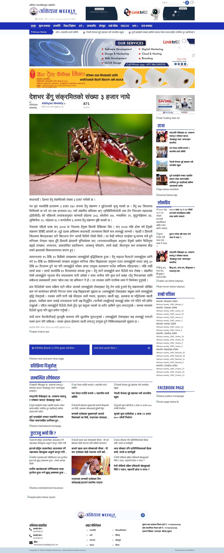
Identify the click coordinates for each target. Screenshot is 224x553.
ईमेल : (36, 542)
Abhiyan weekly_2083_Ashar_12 (169, 327)
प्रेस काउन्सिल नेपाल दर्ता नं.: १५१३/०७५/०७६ (159, 528)
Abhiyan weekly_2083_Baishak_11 (170, 359)
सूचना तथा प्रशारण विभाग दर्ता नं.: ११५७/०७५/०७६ (161, 525)
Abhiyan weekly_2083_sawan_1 (169, 320)
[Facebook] (187, 3)
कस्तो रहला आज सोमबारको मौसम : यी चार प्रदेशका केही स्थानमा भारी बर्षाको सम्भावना (90, 452)
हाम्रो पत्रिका (113, 26)
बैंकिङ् (117, 535)
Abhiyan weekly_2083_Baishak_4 (170, 362)
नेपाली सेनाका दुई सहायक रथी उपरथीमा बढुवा (84, 32)
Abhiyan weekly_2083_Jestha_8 (169, 343)
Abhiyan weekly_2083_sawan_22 (170, 311)
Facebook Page (171, 387)
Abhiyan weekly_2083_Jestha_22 (170, 340)
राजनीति (56, 26)
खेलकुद (102, 26)
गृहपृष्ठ (33, 26)
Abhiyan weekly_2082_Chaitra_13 (170, 375)
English (125, 26)
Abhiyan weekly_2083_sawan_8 (169, 317)
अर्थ (80, 26)
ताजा (161, 125)
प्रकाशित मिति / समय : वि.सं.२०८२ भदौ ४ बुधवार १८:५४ (49, 327)
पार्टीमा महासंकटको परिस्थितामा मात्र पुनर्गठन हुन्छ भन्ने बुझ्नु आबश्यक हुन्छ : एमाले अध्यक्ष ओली (47, 473)
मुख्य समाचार (44, 26)
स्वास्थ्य (92, 540)
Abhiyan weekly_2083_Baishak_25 (170, 353)
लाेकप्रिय (164, 202)
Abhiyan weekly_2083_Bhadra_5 (169, 304)
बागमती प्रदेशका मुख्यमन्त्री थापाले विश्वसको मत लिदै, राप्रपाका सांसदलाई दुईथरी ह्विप (90, 417)
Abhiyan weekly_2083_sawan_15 (170, 314)
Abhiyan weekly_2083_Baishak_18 (170, 356)
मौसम (117, 545)
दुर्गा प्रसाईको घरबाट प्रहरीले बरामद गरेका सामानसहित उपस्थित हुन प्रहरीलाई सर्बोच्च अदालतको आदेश (151, 32)
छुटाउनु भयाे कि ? (43, 433)
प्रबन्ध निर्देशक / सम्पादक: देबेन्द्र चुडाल (157, 531)
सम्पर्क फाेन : (38, 529)
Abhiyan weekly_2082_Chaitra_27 (170, 369)
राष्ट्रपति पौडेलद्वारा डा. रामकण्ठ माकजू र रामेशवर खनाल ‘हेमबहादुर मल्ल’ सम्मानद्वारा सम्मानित (47, 400)
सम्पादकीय (91, 26)
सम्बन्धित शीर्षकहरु (45, 378)
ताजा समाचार (146, 26)
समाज (92, 545)
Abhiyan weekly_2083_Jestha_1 (169, 346)
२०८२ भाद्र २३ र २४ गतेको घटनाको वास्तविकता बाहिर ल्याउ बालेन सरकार (180, 213)
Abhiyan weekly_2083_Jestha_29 (170, 336)
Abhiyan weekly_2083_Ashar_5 (169, 330)
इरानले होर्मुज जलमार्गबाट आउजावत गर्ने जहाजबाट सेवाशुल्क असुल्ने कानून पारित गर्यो (47, 452)
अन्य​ (134, 26)
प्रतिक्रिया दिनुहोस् (43, 366)
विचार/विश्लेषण (70, 26)
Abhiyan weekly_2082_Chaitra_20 (170, 372)
